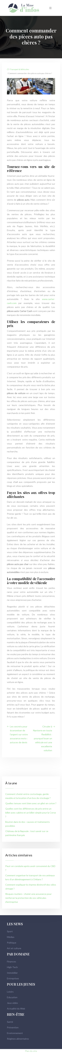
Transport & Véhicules (19, 69)
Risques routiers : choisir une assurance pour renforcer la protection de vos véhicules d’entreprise (28, 897)
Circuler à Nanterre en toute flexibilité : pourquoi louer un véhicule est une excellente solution (42, 738)
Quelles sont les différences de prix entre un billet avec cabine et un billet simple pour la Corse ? (30, 812)
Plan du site (31, 1051)
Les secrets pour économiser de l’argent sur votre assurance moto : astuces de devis (19, 734)
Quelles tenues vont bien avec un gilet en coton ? (30, 803)
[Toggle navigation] (50, 8)
